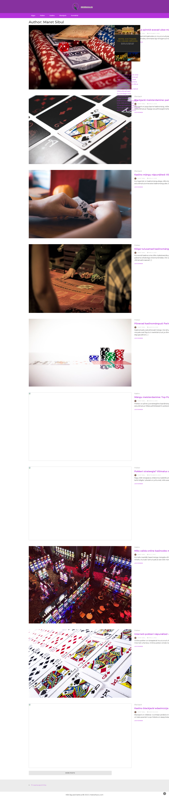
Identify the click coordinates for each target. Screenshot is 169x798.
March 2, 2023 (152, 401)
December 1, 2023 (154, 33)
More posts (70, 773)
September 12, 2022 (154, 475)
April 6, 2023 (152, 252)
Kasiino (52, 15)
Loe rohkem (138, 187)
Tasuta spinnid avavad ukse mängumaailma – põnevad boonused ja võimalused (127, 77)
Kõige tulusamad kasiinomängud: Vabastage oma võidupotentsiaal (127, 100)
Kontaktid (74, 15)
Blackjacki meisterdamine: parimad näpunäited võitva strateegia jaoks (127, 84)
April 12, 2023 (152, 103)
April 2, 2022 (152, 637)
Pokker (42, 15)
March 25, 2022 (153, 712)
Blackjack (62, 15)
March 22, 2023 (153, 327)
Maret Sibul (141, 178)
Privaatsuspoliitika (38, 785)
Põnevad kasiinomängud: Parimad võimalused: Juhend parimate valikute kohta (128, 107)
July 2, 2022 (152, 554)
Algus (33, 15)
